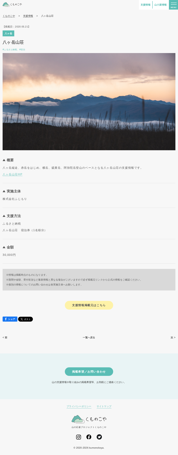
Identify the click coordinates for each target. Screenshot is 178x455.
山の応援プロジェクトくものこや (89, 427)
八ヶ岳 (8, 33)
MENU (173, 7)
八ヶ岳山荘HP (12, 174)
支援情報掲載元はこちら (89, 305)
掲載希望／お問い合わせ (89, 371)
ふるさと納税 (10, 49)
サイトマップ (104, 406)
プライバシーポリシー (79, 406)
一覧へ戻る (89, 337)
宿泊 (23, 49)
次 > (173, 337)
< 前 (5, 337)
